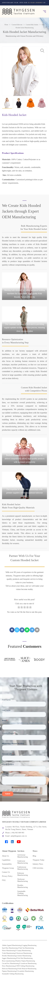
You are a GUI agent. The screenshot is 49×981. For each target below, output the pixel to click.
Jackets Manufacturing (24, 956)
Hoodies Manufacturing (9, 956)
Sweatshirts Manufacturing (26, 971)
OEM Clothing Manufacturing (25, 966)
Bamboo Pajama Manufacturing (25, 961)
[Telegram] (32, 629)
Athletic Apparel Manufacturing (11, 945)
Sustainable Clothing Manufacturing (12, 974)
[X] (16, 629)
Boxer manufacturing (8, 961)
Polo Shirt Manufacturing (25, 958)
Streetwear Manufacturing (24, 953)
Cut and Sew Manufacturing (10, 963)
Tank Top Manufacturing (26, 948)
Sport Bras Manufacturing (10, 948)
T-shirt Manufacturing (8, 953)
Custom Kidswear (17, 25)
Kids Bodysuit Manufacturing (27, 968)
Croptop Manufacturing (24, 950)
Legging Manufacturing (29, 945)
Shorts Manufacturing (8, 950)
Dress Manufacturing (8, 966)
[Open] (44, 11)
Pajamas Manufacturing (9, 971)
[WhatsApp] (27, 629)
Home (6, 25)
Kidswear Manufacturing (9, 968)
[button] (7, 103)
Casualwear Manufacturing (28, 963)
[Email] (37, 629)
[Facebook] (11, 629)
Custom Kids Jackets (32, 25)
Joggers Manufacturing (9, 958)
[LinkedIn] (21, 629)
